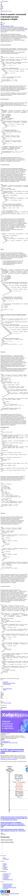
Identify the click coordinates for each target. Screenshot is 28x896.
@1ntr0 (9, 702)
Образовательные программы (9, 887)
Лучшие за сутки (4, 839)
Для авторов (6, 874)
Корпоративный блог (8, 884)
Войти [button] (2, 8)
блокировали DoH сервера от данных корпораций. (13, 758)
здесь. (17, 678)
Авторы (5, 868)
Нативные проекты (7, 886)
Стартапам (5, 888)
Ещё (4, 834)
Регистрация (6, 859)
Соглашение (6, 878)
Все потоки (5, 1)
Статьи (4, 863)
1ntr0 (2, 11)
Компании (5, 867)
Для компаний (6, 876)
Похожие (10, 839)
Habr (8, 894)
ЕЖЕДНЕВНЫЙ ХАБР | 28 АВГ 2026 (9, 742)
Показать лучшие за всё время (7, 842)
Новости (5, 864)
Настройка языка (4, 893)
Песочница (5, 869)
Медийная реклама (7, 885)
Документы (5, 877)
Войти (4, 857)
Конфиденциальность (8, 879)
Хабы (4, 865)
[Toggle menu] (1, 1)
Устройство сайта (7, 873)
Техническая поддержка (13, 893)
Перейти (2, 739)
